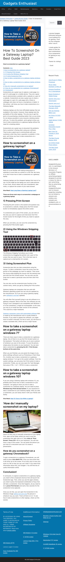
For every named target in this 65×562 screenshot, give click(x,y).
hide (11, 68)
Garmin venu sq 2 (54, 103)
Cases (15, 14)
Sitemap (45, 522)
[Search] (59, 23)
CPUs (3, 9)
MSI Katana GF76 (8, 543)
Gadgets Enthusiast (20, 3)
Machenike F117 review (50, 540)
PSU (42, 9)
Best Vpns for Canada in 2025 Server (54, 133)
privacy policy (11, 530)
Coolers (48, 9)
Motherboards (25, 9)
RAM (16, 9)
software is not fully (12, 295)
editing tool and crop (20, 494)
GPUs (9, 9)
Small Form (57, 9)
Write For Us (24, 14)
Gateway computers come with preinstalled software (20, 313)
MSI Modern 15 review (30, 533)
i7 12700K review (48, 548)
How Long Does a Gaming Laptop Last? (23, 190)
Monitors (34, 9)
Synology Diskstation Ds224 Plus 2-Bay (54, 127)
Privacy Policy (27, 520)
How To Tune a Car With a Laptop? (21, 398)
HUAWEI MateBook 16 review (52, 544)
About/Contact (6, 14)
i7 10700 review (28, 537)
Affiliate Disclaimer (29, 524)
